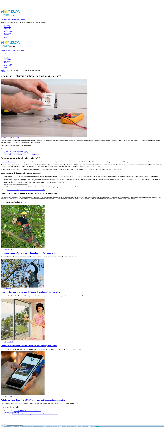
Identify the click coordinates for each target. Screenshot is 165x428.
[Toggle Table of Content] (2, 148)
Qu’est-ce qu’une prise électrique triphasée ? (16, 151)
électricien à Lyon (13, 198)
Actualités (9, 70)
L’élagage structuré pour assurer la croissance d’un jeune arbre (29, 253)
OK (97, 426)
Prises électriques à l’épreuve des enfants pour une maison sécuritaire (26, 190)
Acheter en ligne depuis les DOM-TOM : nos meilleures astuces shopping (33, 400)
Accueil (3, 70)
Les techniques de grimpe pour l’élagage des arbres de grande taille (30, 292)
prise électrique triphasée (9, 162)
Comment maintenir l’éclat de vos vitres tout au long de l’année (29, 345)
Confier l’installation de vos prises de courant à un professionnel (21, 154)
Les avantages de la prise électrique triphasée (16, 153)
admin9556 (6, 137)
